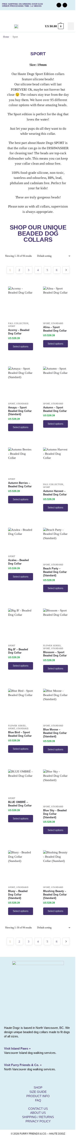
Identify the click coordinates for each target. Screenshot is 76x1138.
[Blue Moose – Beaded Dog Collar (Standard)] (55, 705)
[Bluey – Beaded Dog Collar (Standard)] (20, 866)
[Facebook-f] (59, 5)
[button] (71, 26)
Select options (20, 346)
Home (6, 36)
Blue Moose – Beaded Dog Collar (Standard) (55, 733)
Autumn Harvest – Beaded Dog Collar (55, 493)
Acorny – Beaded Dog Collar (18, 332)
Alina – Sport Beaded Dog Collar (55, 329)
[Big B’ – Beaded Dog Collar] (20, 625)
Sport (11, 326)
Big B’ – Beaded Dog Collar (18, 651)
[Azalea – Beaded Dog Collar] (20, 540)
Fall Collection (18, 323)
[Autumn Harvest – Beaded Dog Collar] (55, 464)
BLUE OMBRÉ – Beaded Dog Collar (20, 804)
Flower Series (52, 645)
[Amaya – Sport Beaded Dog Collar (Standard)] (20, 383)
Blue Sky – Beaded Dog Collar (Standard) (55, 814)
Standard (57, 323)
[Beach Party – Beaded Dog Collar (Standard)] (55, 544)
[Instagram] (65, 5)
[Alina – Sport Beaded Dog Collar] (55, 303)
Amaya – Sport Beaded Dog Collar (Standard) (20, 411)
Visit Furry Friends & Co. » (23, 1065)
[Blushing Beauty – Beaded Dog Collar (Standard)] (55, 866)
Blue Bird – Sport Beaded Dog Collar (20, 734)
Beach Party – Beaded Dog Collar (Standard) (55, 572)
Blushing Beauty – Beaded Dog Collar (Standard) (55, 895)
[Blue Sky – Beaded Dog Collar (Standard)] (55, 786)
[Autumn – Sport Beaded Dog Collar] (55, 383)
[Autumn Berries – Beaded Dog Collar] (20, 461)
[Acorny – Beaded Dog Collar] (20, 303)
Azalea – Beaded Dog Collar (18, 562)
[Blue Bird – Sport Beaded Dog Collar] (20, 705)
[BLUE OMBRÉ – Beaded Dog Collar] (20, 781)
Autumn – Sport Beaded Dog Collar (55, 409)
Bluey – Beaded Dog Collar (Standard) (18, 895)
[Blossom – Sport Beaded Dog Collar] (55, 625)
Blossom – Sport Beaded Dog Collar (55, 654)
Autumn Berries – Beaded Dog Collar (20, 484)
